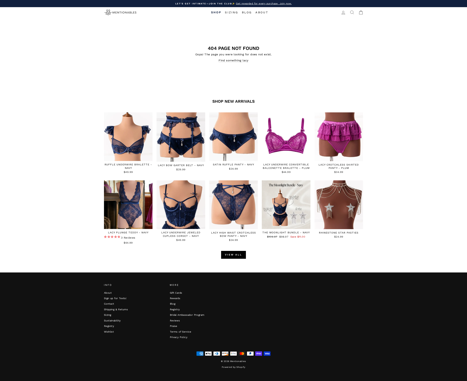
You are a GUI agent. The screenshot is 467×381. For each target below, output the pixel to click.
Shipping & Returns (116, 309)
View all (233, 254)
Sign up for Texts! (115, 298)
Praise (173, 326)
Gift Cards (176, 292)
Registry (109, 326)
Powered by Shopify (233, 367)
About (261, 12)
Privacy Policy (179, 337)
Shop (216, 12)
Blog (247, 12)
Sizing (231, 12)
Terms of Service (180, 331)
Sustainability (112, 320)
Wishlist (109, 331)
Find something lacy (233, 60)
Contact (109, 303)
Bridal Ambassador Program (187, 314)
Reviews (175, 320)
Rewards (175, 298)
